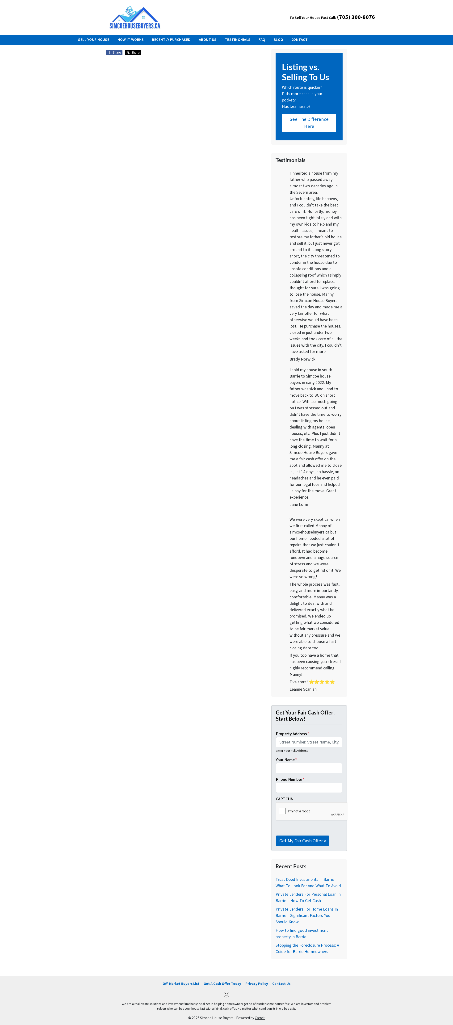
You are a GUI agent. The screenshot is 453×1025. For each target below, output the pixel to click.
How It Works (130, 39)
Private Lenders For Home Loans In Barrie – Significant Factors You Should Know (307, 915)
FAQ (262, 39)
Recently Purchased (171, 39)
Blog (278, 39)
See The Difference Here (309, 123)
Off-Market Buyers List (181, 983)
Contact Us (281, 983)
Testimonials (238, 39)
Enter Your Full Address (292, 750)
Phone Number (290, 779)
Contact (299, 39)
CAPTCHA (284, 799)
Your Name (286, 760)
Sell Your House (93, 39)
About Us (208, 39)
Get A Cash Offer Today (222, 983)
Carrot (260, 1018)
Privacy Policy (256, 983)
